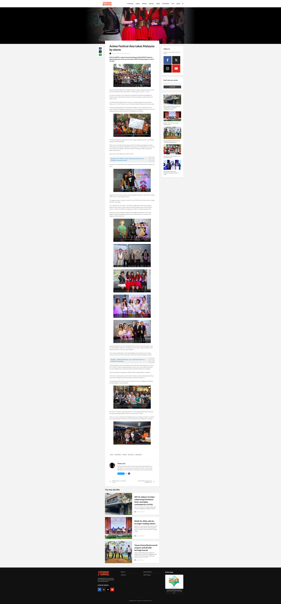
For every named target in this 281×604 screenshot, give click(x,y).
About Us (123, 572)
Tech (172, 3)
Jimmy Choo (131, 454)
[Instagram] (168, 68)
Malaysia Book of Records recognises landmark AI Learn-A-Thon (171, 173)
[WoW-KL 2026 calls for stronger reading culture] (118, 528)
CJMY (137, 560)
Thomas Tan (114, 53)
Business (151, 3)
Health (158, 3)
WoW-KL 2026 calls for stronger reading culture (144, 522)
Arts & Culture (118, 454)
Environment (165, 3)
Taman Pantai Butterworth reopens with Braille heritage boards (145, 547)
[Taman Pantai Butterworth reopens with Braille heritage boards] (118, 552)
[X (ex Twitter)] (176, 60)
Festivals (124, 454)
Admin (137, 511)
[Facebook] (168, 60)
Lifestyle (144, 3)
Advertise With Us (147, 572)
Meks (142, 600)
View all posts (121, 473)
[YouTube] (176, 68)
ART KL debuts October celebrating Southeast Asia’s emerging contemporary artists (144, 501)
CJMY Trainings (146, 575)
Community (130, 3)
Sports (178, 3)
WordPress (150, 600)
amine (111, 454)
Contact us (123, 575)
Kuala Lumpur (138, 454)
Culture (137, 3)
